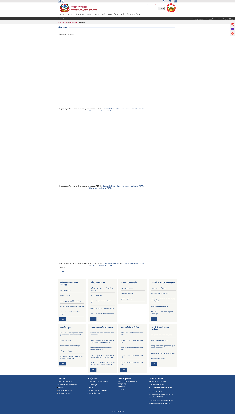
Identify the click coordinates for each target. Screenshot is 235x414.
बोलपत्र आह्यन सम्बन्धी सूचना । (158, 288)
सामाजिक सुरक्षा (93, 385)
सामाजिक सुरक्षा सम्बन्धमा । (66, 340)
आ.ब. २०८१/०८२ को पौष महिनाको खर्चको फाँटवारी (102, 314)
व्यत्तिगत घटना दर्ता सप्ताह (66, 351)
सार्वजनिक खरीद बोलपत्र (65, 390)
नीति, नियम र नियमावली (65, 382)
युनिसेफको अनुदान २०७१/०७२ (128, 299)
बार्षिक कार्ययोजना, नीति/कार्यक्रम (67, 385)
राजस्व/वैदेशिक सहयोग (95, 393)
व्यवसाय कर (121, 386)
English (147, 5)
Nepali (154, 5)
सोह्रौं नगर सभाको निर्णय (65, 295)
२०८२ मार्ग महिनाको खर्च (96, 295)
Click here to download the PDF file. (101, 111)
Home (59, 22)
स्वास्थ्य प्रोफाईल (113, 14)
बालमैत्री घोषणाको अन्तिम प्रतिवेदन (159, 340)
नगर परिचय (69, 14)
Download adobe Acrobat (111, 109)
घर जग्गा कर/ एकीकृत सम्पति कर (127, 381)
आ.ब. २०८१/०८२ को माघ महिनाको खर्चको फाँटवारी (102, 308)
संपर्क (122, 14)
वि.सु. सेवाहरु (80, 14)
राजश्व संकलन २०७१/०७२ (127, 288)
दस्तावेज (96, 14)
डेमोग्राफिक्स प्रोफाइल (133, 14)
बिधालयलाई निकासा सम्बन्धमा (157, 358)
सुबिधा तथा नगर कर (64, 393)
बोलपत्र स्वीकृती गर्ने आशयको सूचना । (160, 306)
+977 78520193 (158, 388)
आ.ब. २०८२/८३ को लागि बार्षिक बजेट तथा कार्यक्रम (72, 306)
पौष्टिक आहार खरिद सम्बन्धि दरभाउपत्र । (160, 293)
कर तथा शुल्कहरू (73, 22)
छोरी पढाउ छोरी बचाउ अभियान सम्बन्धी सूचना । (162, 335)
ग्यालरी (103, 14)
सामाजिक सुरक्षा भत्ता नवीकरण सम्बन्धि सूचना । (70, 345)
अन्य (63, 319)
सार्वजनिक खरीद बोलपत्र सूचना (98, 390)
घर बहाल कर (122, 384)
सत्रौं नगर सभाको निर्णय (65, 290)
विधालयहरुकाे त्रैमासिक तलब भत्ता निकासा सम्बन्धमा (163, 353)
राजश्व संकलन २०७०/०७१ (127, 293)
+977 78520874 (170, 394)
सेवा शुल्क (121, 389)
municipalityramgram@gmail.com (163, 400)
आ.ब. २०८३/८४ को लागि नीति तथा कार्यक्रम (70, 301)
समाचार (88, 14)
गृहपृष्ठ (62, 14)
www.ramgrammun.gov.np (162, 403)
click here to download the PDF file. (132, 109)
